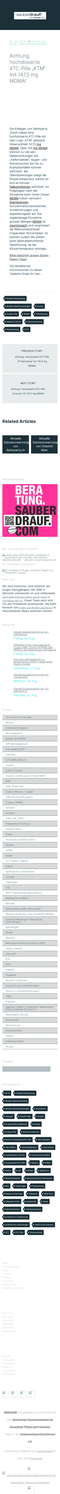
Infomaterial (8, 1374)
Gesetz (9, 1035)
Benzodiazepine (14, 733)
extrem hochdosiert (31, 1132)
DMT (8, 781)
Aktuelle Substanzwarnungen (18, 306)
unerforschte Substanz (44, 1225)
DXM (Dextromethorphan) (19, 797)
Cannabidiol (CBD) (15, 749)
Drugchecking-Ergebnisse (16, 1124)
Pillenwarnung (42, 314)
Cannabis (10, 754)
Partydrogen (20, 1186)
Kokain (9, 855)
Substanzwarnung (34, 322)
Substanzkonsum (12, 1209)
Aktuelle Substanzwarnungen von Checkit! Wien (31, 675)
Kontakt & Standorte (12, 1287)
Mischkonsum (13, 1025)
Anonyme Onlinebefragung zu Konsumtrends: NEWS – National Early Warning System (33, 661)
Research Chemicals (16, 980)
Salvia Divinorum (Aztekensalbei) (22, 985)
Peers (5, 1270)
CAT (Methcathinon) (16, 759)
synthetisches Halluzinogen (16, 1225)
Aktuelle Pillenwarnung (15, 298)
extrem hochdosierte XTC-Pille (18, 1139)
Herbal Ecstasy (13, 828)
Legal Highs (12, 882)
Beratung (7, 1366)
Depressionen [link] (19, 202)
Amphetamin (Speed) (17, 727)
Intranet (6, 1277)
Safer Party (48, 1194)
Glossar (9, 1046)
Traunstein (7, 1323)
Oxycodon (11, 953)
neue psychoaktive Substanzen (39, 1178)
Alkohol (9, 722)
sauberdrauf (31, 1201)
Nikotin (9, 932)
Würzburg (7, 1316)
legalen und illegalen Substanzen (36, 607)
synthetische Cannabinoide (16, 1217)
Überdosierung (12, 329)
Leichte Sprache (10, 1266)
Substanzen (8, 1363)
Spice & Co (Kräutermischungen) (22, 990)
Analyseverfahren (15, 1041)
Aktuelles (38, 41)
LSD (8, 887)
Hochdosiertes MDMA (40, 1155)
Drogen (40, 1116)
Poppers (10, 969)
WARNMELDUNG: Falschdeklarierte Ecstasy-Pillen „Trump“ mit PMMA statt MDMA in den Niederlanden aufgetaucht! (35, 647)
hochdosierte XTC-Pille (15, 1163)
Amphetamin (41, 1109)
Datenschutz (9, 1284)
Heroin (9, 834)
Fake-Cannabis (44, 1139)
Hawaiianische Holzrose (18, 823)
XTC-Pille (19, 1232)
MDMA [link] (14, 148)
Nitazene (10, 937)
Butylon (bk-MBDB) (16, 738)
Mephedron (44, 1170)
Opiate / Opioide (14, 948)
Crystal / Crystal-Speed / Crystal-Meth (25, 775)
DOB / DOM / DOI (15, 786)
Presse (6, 1273)
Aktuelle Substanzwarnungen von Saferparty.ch (31, 633)
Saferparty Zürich (13, 322)
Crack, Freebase (14, 770)
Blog (13, 44)
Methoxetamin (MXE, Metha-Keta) (23, 908)
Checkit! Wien (25, 1116)
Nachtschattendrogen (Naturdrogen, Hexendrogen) (25, 920)
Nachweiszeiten (14, 1030)
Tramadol (10, 1001)
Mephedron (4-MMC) (17, 898)
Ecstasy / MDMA (14, 802)
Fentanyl (10, 813)
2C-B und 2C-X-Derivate (18, 717)
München (7, 1313)
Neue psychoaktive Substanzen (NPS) (25, 943)
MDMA (26, 314)
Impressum (8, 1280)
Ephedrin (10, 807)
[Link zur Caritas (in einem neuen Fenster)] (31, 1489)
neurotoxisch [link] (18, 225)
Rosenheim (8, 1327)
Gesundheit (8, 1370)
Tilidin (8, 996)
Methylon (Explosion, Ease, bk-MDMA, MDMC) (30, 914)
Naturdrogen (12, 927)
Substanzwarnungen (33, 44)
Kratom (9, 866)
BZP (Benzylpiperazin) (17, 743)
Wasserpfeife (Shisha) (17, 1014)
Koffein (9, 850)
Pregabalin (11, 974)
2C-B (7, 1093)
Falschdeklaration (29, 1147)
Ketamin (10, 844)
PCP (8, 959)
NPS (7, 1186)
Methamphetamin (12, 1178)
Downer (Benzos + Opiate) (19, 791)
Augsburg (7, 1320)
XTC (27, 329)
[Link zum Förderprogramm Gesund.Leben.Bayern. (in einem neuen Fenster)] (29, 1468)
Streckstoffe (12, 1019)
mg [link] (39, 144)
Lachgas (10, 876)
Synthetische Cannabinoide (20, 871)
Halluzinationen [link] (20, 186)
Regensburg (8, 1331)
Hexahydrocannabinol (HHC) (20, 839)
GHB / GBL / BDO (15, 818)
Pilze (8, 964)
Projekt (6, 1356)
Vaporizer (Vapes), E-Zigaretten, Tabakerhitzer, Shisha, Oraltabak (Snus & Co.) (29, 1008)
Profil (4, 1263)
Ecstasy (40, 306)
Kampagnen (8, 1359)
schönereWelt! (45, 1451)
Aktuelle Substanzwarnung (16, 1101)
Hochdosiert (48, 1147)
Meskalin (10, 903)
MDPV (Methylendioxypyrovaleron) (24, 892)
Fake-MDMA (10, 1147)
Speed (45, 1201)
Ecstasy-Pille (11, 314)
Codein (9, 765)
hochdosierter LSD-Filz (15, 1155)
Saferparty (33, 1194)
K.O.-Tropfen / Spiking (17, 860)
